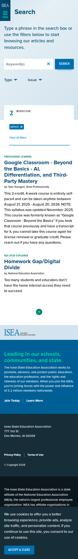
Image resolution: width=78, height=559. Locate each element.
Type (8, 80)
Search (64, 63)
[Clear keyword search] (48, 64)
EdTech (17, 127)
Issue (32, 80)
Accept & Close (19, 550)
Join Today (12, 400)
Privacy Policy (12, 455)
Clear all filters (17, 138)
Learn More (34, 400)
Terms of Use (35, 455)
